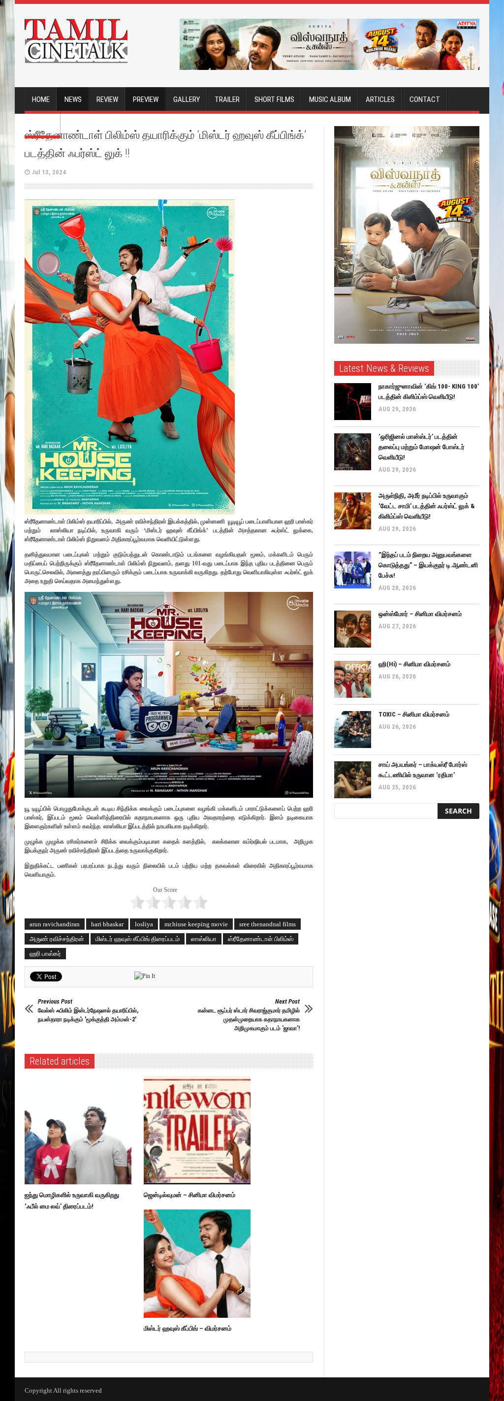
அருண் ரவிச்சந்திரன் (57, 939)
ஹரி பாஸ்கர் (45, 953)
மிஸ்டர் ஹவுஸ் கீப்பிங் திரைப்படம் (137, 939)
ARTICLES (380, 99)
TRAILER (227, 99)
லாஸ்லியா (204, 939)
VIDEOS (42, 124)
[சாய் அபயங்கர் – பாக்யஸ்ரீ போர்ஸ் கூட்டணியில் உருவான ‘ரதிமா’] (352, 779)
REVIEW (107, 99)
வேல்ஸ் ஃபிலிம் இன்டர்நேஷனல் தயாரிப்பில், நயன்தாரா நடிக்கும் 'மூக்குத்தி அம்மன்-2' (88, 1010)
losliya (144, 924)
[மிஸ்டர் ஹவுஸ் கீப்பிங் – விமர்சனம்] (199, 1263)
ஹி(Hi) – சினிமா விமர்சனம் (414, 664)
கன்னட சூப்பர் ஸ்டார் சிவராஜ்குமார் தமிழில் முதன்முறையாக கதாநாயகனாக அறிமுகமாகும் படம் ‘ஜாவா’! (249, 1015)
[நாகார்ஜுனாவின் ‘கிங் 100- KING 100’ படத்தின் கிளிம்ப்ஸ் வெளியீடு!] (352, 401)
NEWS (73, 99)
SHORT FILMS (274, 99)
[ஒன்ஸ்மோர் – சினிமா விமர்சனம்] (352, 629)
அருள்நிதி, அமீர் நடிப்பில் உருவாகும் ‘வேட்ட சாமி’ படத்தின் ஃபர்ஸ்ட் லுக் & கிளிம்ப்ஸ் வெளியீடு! (426, 506)
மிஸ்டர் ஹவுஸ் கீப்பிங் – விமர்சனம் (187, 1328)
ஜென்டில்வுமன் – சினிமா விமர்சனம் (189, 1195)
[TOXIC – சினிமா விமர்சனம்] (352, 729)
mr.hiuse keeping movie (196, 924)
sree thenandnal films (267, 924)
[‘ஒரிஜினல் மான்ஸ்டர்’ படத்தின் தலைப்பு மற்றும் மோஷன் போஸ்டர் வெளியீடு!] (352, 451)
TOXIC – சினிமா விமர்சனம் (413, 714)
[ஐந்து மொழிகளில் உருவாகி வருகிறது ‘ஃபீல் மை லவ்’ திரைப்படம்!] (80, 1130)
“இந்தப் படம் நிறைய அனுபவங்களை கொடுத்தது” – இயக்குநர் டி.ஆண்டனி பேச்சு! (428, 565)
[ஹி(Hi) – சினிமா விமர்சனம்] (352, 679)
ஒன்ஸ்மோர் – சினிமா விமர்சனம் (420, 614)
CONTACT (425, 99)
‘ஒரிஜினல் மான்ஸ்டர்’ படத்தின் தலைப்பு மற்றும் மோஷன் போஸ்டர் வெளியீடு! (421, 447)
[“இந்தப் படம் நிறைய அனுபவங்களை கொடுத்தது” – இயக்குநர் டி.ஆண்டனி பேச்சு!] (352, 570)
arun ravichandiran (55, 924)
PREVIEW (145, 99)
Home (41, 99)
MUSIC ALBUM (330, 99)
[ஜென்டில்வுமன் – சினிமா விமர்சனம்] (199, 1130)
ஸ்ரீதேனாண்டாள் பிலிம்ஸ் (260, 939)
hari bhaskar (107, 924)
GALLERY (186, 99)
